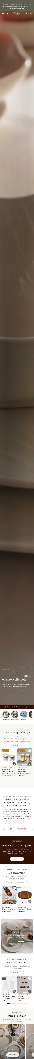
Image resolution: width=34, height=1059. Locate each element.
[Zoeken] (7, 13)
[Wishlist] (27, 13)
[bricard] (26, 829)
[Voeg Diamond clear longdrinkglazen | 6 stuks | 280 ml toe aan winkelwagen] (29, 763)
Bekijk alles (16, 745)
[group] (9, 757)
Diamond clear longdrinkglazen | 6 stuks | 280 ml (23, 773)
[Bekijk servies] (17, 936)
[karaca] (12, 829)
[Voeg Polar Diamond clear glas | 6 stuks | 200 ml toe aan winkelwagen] (14, 763)
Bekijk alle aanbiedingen (16, 882)
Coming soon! (17, 859)
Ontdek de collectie (16, 693)
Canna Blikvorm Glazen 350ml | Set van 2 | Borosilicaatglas (9, 998)
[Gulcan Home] (17, 13)
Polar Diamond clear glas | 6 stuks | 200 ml (8, 772)
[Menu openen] (3, 13)
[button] (22, 902)
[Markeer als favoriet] (14, 750)
